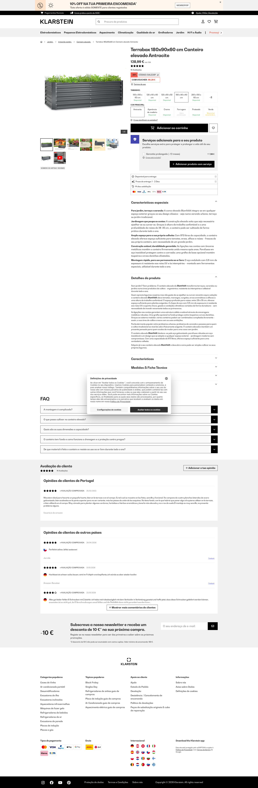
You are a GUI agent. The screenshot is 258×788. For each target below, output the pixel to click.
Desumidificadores (49, 691)
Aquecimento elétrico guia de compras (105, 707)
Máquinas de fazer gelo (52, 708)
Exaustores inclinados (51, 699)
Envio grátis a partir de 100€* (87, 13)
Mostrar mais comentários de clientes (133, 607)
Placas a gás (46, 730)
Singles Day (91, 686)
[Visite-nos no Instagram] (43, 783)
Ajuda (134, 682)
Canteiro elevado (84, 42)
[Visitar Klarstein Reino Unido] (137, 752)
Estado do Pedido (139, 686)
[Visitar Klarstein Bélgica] (132, 764)
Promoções (216, 32)
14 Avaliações (136, 70)
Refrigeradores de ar (51, 717)
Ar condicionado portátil (52, 686)
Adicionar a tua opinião (201, 468)
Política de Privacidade (184, 750)
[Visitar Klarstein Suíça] (143, 746)
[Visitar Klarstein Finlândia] (153, 758)
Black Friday (91, 682)
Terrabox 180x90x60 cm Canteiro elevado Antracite (117, 42)
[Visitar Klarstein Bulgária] (148, 758)
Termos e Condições (118, 782)
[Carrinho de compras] (216, 21)
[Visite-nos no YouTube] (60, 783)
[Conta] (203, 21)
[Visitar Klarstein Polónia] (132, 758)
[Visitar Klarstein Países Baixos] (137, 764)
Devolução (136, 691)
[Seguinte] (221, 33)
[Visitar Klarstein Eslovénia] (148, 764)
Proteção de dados (94, 782)
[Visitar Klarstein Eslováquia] (143, 752)
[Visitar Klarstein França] (148, 746)
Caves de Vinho (48, 682)
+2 (211, 97)
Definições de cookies (187, 691)
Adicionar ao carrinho (172, 128)
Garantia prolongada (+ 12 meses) (163, 154)
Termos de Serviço (204, 750)
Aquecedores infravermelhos (55, 704)
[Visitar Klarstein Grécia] (153, 764)
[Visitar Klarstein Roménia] (143, 758)
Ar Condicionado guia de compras (102, 703)
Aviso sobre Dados (185, 686)
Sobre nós (181, 682)
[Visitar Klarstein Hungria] (153, 752)
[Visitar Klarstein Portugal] (143, 764)
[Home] (43, 42)
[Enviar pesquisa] (99, 21)
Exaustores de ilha (49, 695)
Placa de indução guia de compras (103, 698)
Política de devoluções (142, 703)
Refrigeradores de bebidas (54, 712)
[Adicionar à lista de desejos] (213, 128)
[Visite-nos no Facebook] (51, 783)
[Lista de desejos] (209, 21)
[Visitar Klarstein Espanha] (132, 752)
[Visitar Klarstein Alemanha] (132, 746)
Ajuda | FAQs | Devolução (207, 13)
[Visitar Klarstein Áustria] (137, 746)
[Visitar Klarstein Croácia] (137, 758)
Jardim (50, 42)
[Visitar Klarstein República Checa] (148, 752)
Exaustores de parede (51, 721)
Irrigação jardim (65, 42)
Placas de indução (49, 725)
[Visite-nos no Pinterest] (68, 783)
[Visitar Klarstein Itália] (153, 746)
